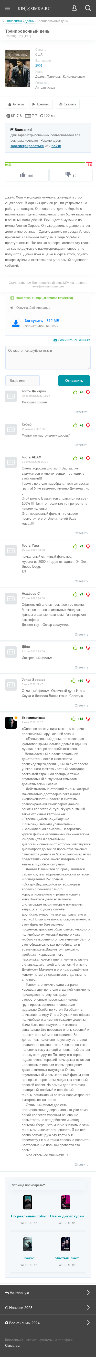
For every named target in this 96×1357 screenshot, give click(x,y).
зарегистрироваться (27, 146)
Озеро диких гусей (67, 1216)
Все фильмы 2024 (24, 1323)
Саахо (29, 1258)
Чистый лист (67, 1258)
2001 (38, 65)
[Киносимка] (37, 9)
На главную (19, 1293)
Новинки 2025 (20, 1308)
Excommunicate (34, 718)
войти (56, 146)
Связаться (13, 1345)
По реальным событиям (33, 1216)
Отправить (74, 381)
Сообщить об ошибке (73, 340)
